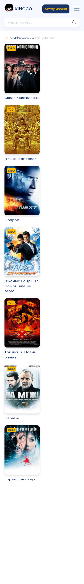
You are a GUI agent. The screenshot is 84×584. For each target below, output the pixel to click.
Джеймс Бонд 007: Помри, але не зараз (21, 286)
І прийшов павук (20, 479)
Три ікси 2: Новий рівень (20, 354)
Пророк (11, 220)
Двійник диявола (20, 159)
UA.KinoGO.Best (22, 37)
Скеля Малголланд (22, 98)
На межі (11, 418)
